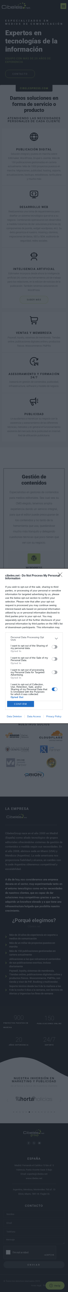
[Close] (61, 575)
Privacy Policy (53, 716)
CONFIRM (20, 704)
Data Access (34, 716)
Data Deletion (14, 716)
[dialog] (34, 646)
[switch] (54, 647)
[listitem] (34, 638)
